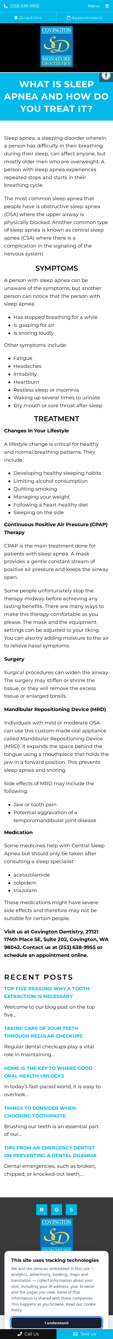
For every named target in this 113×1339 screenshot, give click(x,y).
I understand (57, 1323)
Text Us (87, 1334)
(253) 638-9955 (24, 5)
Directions (30, 17)
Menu (94, 5)
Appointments (86, 17)
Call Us (31, 1334)
